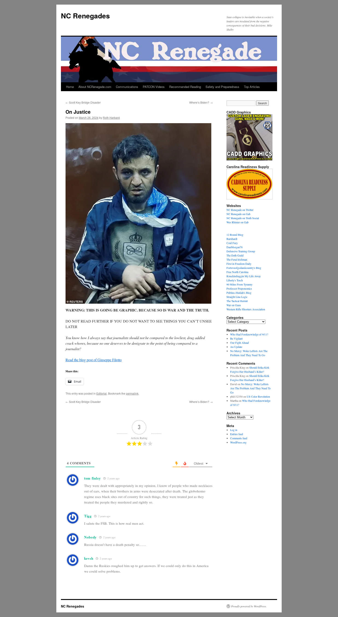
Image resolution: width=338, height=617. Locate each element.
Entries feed (236, 434)
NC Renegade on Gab (238, 214)
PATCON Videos (154, 86)
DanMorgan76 (234, 247)
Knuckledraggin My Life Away (243, 276)
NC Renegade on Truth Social (242, 218)
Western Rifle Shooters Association (245, 309)
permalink (132, 393)
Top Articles (252, 86)
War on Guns (233, 305)
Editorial (101, 393)
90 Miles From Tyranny (239, 284)
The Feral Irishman (236, 259)
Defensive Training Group (240, 251)
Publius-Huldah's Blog (238, 292)
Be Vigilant (236, 338)
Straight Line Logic (236, 297)
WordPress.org (238, 442)
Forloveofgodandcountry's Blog (243, 268)
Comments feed (238, 438)
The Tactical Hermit (237, 301)
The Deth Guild (234, 255)
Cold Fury (232, 243)
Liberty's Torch (234, 280)
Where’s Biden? (201, 102)
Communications (127, 86)
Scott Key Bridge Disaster (83, 102)
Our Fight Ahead (239, 342)
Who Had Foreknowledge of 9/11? (249, 334)
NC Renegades (85, 15)
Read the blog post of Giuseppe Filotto (94, 359)
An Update (236, 347)
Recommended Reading (185, 86)
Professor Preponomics (239, 288)
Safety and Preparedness (222, 86)
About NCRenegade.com (94, 86)
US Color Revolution (258, 396)
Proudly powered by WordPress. (249, 606)
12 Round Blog (234, 234)
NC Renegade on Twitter (239, 210)
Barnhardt (231, 239)
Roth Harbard (111, 117)
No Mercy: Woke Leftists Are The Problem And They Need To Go (250, 388)
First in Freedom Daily (238, 263)
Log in (233, 430)
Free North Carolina (237, 272)
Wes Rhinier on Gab (237, 222)
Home (70, 86)
